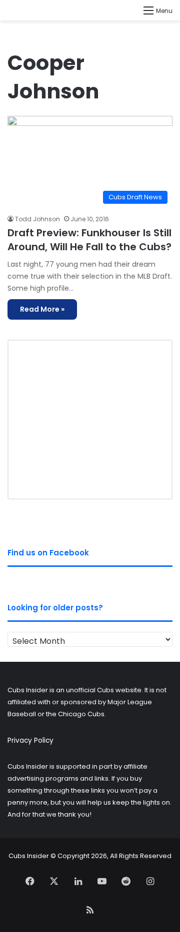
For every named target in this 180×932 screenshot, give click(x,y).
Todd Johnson (37, 219)
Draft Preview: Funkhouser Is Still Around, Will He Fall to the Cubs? (90, 240)
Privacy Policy (31, 740)
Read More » (42, 309)
